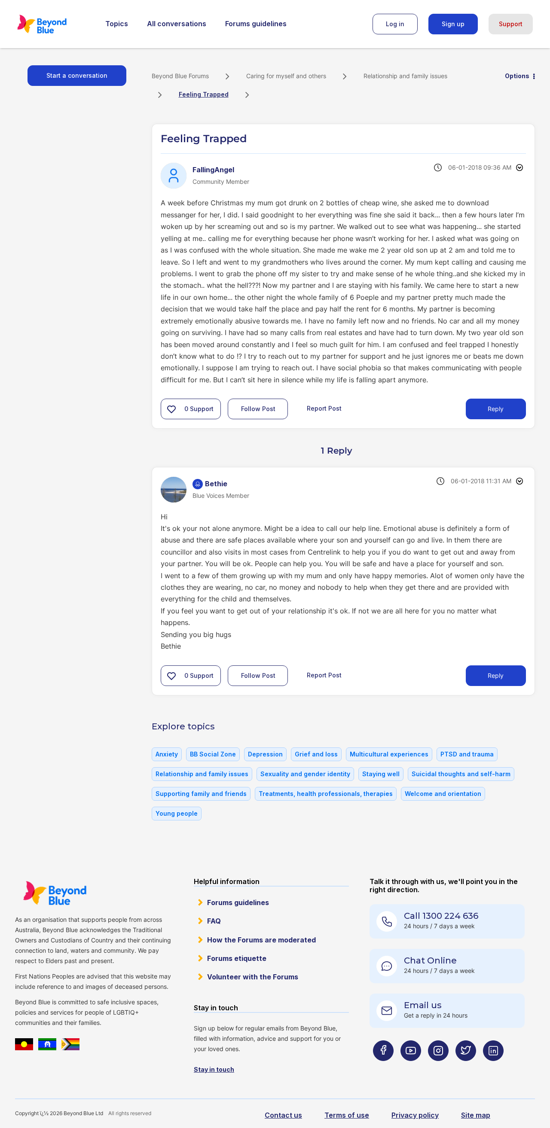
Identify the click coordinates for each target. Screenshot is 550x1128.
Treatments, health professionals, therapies (326, 793)
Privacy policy (415, 1115)
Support (510, 23)
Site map (475, 1115)
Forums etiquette (236, 958)
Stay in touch (214, 1069)
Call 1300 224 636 (441, 916)
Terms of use (346, 1115)
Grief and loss (316, 754)
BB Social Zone (213, 754)
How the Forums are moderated (261, 940)
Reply (496, 408)
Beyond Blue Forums (54, 24)
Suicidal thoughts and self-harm (461, 773)
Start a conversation (76, 75)
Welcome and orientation (443, 793)
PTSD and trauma (467, 754)
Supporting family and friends (201, 793)
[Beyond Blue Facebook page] (383, 1067)
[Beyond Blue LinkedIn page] (493, 1067)
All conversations (176, 23)
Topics (116, 23)
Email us (423, 1005)
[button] (171, 409)
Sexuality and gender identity (305, 773)
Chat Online (430, 960)
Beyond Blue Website (54, 893)
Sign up (453, 23)
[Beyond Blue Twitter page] (466, 1067)
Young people (177, 813)
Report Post (324, 408)
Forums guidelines (256, 23)
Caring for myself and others (286, 75)
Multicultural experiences (389, 754)
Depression (265, 754)
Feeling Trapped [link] (204, 94)
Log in (395, 23)
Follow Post (258, 408)
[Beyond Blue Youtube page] (411, 1067)
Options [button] (517, 75)
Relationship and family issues (405, 75)
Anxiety (167, 754)
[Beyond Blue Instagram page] (438, 1067)
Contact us (283, 1115)
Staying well (381, 773)
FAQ (214, 921)
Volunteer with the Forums (252, 977)
